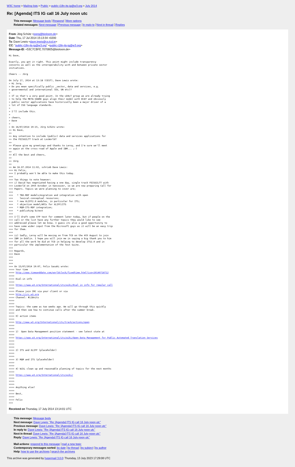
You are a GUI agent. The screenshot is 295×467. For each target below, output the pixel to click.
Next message (47, 24)
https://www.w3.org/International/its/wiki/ (44, 375)
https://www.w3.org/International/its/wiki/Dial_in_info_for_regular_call (64, 285)
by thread (73, 447)
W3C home (13, 5)
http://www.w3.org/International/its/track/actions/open (52, 322)
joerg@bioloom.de (45, 34)
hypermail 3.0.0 (54, 458)
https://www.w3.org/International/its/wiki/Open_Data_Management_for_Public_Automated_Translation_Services (87, 337)
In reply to (89, 24)
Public (44, 5)
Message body (42, 20)
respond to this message (45, 444)
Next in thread (104, 24)
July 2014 (91, 5)
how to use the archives (35, 451)
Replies (120, 24)
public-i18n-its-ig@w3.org (66, 5)
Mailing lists (30, 5)
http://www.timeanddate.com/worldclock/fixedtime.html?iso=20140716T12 (62, 272)
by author (100, 447)
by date (61, 447)
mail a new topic (71, 444)
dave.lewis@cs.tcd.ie (43, 41)
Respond (58, 20)
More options (74, 20)
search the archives (63, 451)
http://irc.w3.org (27, 294)
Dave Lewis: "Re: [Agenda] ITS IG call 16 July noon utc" (67, 422)
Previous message (69, 24)
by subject (87, 447)
